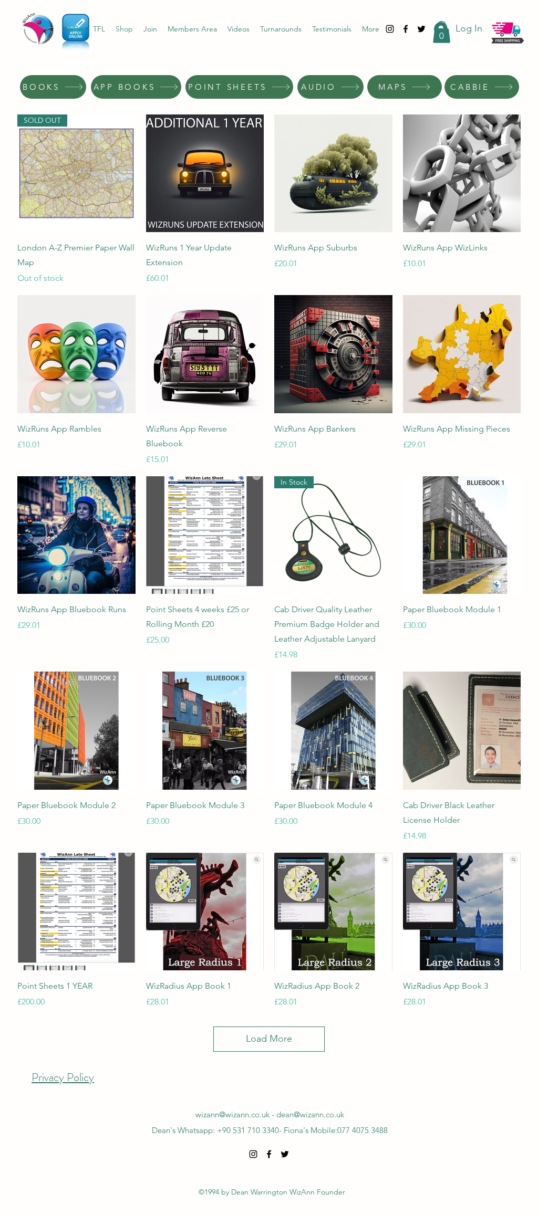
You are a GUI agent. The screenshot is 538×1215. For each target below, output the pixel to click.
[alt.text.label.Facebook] (405, 29)
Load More (269, 1038)
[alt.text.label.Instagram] (390, 29)
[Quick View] (205, 173)
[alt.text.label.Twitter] (421, 29)
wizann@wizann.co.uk (232, 1114)
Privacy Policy (63, 1077)
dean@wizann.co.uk (310, 1114)
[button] (441, 32)
